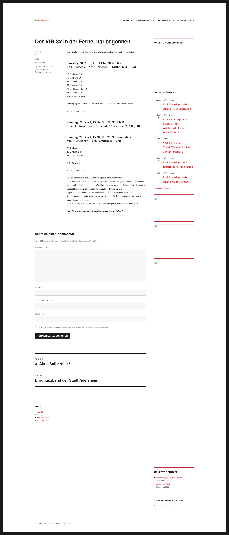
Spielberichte (40, 72)
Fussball (49, 66)
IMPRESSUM (184, 20)
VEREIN (125, 20)
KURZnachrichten (42, 69)
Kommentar (42, 247)
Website (39, 314)
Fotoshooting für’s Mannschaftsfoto (169, 477)
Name (38, 287)
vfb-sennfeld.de (40, 523)
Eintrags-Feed (42, 415)
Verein (48, 72)
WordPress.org (42, 420)
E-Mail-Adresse (44, 300)
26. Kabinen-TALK (163, 484)
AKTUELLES (40, 66)
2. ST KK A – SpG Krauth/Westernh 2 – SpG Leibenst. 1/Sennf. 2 (176, 147)
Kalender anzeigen (162, 188)
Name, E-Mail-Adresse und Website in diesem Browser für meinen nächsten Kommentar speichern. (74, 327)
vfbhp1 (37, 59)
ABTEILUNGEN (143, 20)
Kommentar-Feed (43, 417)
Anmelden (41, 412)
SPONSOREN (164, 20)
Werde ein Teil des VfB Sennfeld (165, 506)
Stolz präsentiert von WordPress (60, 523)
